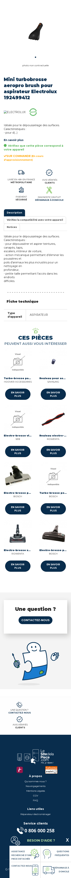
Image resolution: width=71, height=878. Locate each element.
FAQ (35, 800)
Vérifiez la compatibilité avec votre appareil (35, 219)
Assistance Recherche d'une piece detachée (21, 855)
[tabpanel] (35, 32)
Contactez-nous (35, 620)
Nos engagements (35, 786)
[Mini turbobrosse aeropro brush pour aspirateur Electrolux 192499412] (35, 32)
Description (14, 212)
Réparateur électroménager (35, 814)
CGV (35, 795)
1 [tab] (35, 57)
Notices (12, 227)
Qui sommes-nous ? (35, 781)
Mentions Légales (35, 790)
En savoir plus (13, 140)
